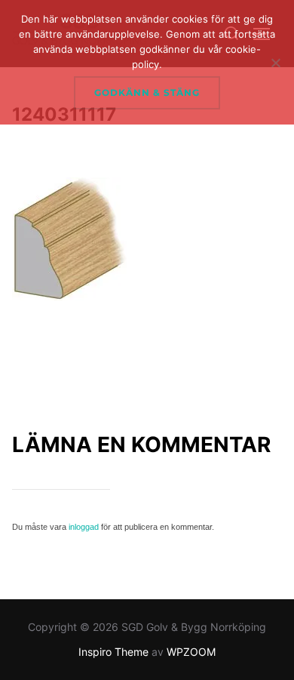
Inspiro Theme (113, 651)
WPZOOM (191, 651)
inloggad (84, 526)
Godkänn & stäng (147, 92)
